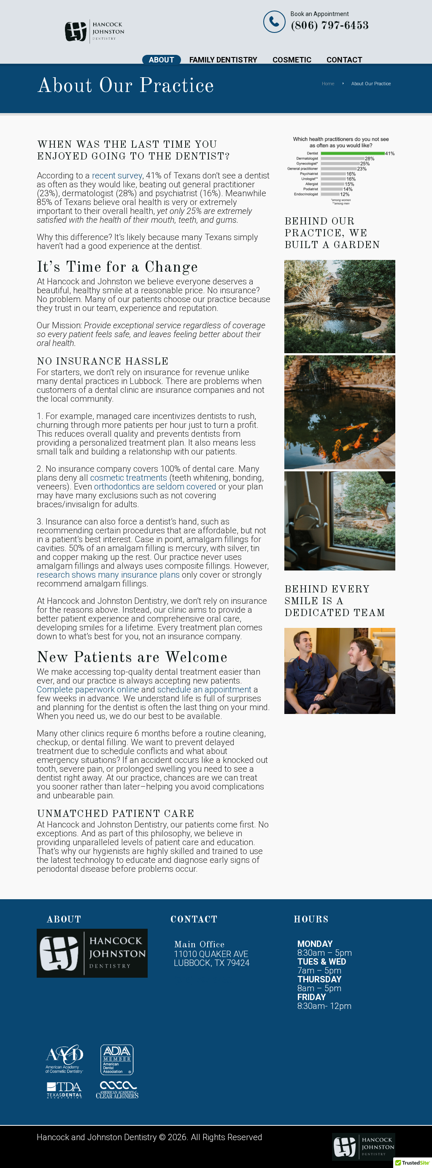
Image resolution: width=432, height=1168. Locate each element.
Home (328, 84)
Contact (344, 59)
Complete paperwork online (88, 689)
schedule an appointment (204, 689)
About (161, 59)
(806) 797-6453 (330, 26)
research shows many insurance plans (108, 575)
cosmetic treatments (128, 478)
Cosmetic (292, 59)
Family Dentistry (223, 59)
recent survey (117, 175)
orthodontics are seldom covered (155, 486)
